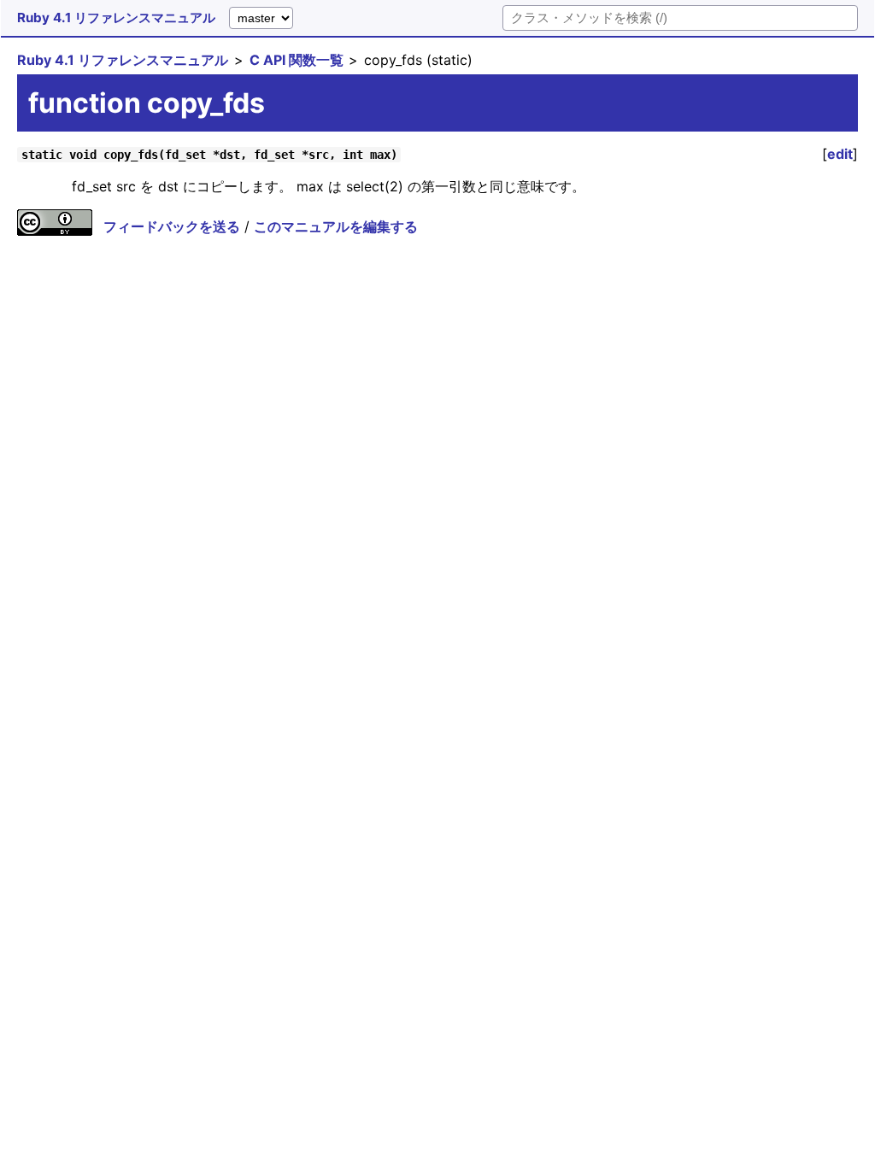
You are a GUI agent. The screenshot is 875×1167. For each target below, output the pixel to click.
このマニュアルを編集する (336, 226)
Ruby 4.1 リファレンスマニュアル (116, 17)
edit (840, 153)
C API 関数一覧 (297, 59)
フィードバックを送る (171, 226)
